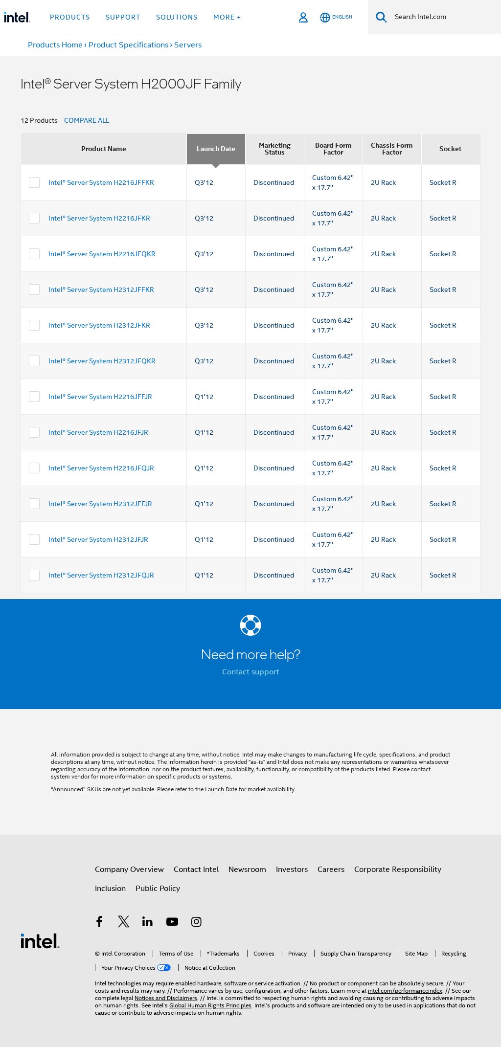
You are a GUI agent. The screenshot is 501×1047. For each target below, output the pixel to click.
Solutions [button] (177, 17)
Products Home (55, 45)
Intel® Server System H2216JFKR (99, 218)
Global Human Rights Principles (210, 1005)
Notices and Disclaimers (166, 998)
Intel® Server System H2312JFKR (99, 325)
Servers (188, 45)
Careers (331, 869)
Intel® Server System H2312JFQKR (102, 360)
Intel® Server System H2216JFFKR (101, 182)
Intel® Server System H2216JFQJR (101, 468)
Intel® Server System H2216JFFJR (100, 396)
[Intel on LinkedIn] (147, 923)
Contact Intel (196, 869)
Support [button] (123, 17)
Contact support (250, 672)
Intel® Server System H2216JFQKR (102, 253)
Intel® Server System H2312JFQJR (101, 575)
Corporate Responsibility (397, 869)
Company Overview (129, 869)
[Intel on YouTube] (172, 923)
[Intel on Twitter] (123, 923)
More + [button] (227, 17)
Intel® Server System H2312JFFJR (100, 503)
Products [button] (70, 17)
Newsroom (247, 869)
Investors (292, 869)
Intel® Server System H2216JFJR (98, 432)
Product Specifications (128, 45)
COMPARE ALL (86, 120)
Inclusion (110, 888)
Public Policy (158, 888)
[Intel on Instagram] (196, 923)
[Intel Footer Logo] (40, 940)
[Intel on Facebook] (99, 923)
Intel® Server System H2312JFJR (98, 539)
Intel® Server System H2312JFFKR (101, 289)
